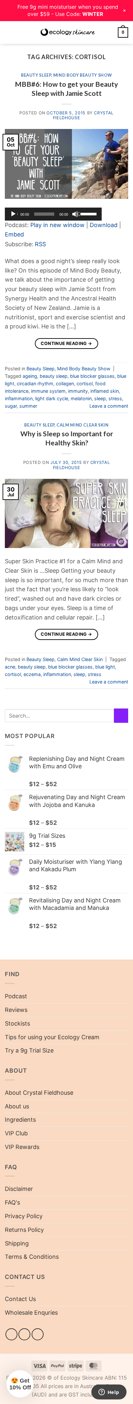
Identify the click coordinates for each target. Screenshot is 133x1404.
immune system (48, 391)
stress (115, 398)
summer (28, 406)
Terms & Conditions (32, 1256)
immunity (78, 391)
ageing (30, 376)
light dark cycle (51, 398)
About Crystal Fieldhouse (39, 1092)
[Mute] (76, 214)
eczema (32, 674)
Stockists (17, 1023)
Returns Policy (24, 1229)
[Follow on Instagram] (24, 1334)
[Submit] (121, 715)
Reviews (16, 1009)
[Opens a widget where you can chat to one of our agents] (109, 1393)
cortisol (85, 383)
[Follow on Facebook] (11, 1334)
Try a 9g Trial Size (29, 1050)
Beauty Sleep (36, 75)
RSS (40, 244)
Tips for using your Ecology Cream (52, 1037)
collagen (65, 383)
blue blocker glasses (92, 376)
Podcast (16, 996)
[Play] (14, 214)
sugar (11, 406)
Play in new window (57, 225)
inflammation (19, 398)
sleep (100, 398)
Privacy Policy (24, 1216)
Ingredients (20, 1119)
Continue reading (66, 343)
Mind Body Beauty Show (82, 75)
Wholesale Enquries (31, 1312)
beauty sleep (53, 376)
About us (17, 1106)
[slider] (89, 213)
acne (10, 667)
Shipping (17, 1243)
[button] (9, 32)
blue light (105, 667)
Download (104, 225)
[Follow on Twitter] (38, 1334)
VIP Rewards (22, 1146)
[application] (53, 214)
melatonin (81, 398)
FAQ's (12, 1202)
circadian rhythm (35, 383)
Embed (14, 234)
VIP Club (16, 1133)
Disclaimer (19, 1188)
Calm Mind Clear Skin (82, 425)
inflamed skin (104, 391)
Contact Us (20, 1299)
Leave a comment (108, 406)
